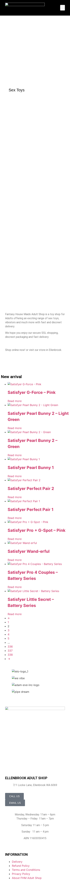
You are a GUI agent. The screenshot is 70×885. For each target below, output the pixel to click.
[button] (62, 7)
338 (10, 654)
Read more (15, 401)
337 (10, 650)
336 (10, 646)
